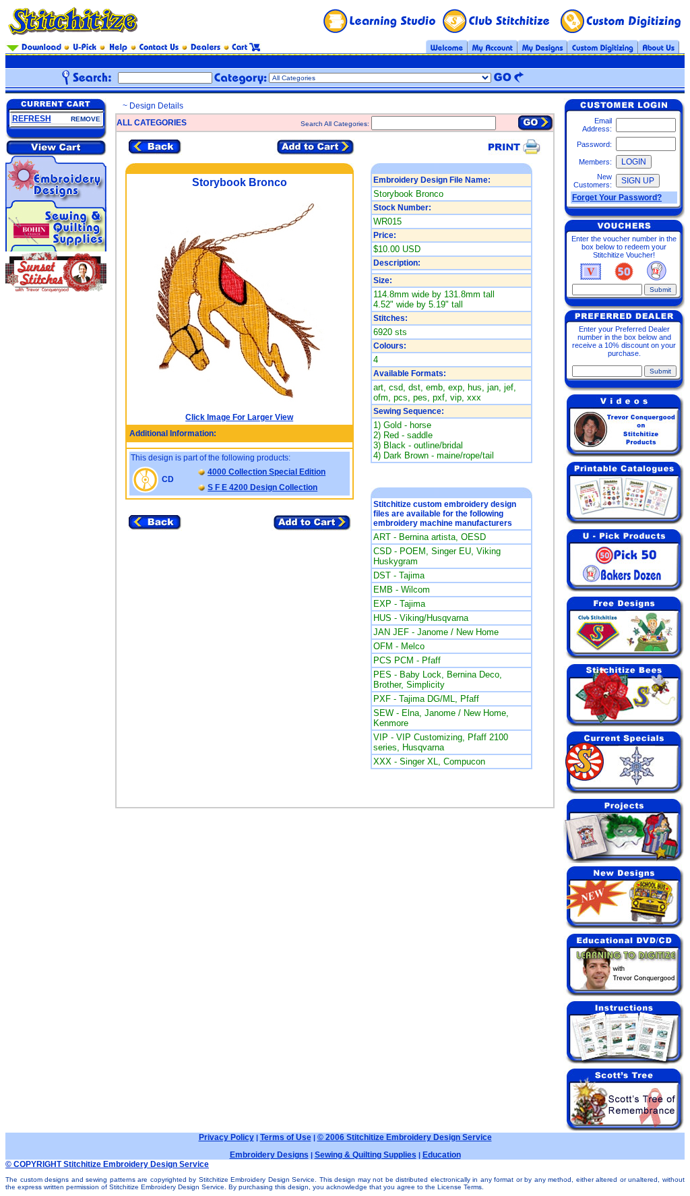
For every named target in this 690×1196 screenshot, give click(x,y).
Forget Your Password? (617, 197)
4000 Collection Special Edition (266, 472)
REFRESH (31, 118)
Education (441, 1155)
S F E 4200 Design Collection (262, 487)
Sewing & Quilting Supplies (365, 1155)
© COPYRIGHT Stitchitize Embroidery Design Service (107, 1164)
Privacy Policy (226, 1137)
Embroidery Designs (269, 1155)
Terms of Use (285, 1137)
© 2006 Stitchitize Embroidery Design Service (404, 1137)
